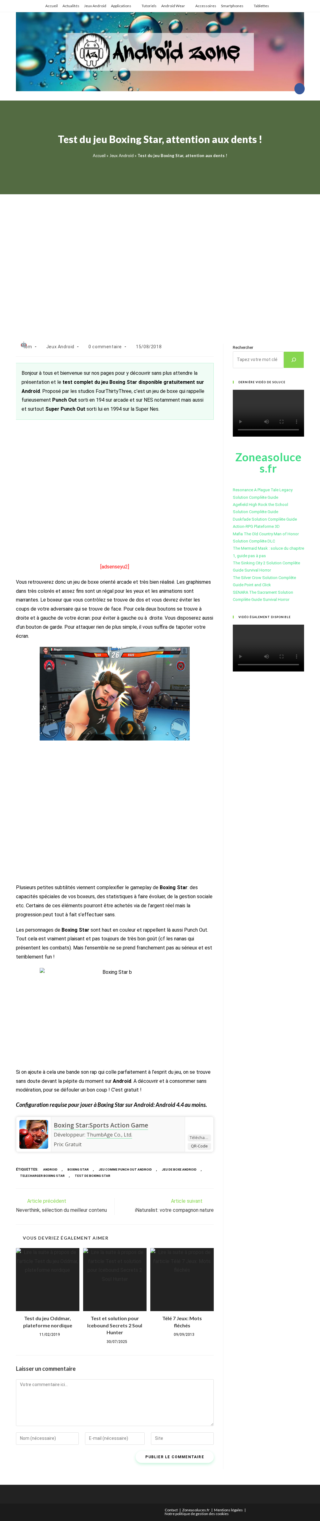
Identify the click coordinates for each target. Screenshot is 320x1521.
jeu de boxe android (179, 1169)
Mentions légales (228, 1510)
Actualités (70, 5)
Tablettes (261, 5)
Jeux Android (95, 5)
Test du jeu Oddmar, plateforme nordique (47, 1321)
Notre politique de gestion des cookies (197, 1513)
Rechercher (243, 347)
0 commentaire (105, 346)
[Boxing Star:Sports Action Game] (33, 1134)
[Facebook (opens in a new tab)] (299, 88)
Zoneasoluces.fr (196, 1510)
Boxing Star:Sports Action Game (101, 1125)
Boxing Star (78, 1169)
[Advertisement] (160, 261)
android (50, 1169)
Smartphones (232, 5)
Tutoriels (149, 5)
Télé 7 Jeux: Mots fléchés (182, 1321)
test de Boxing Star (92, 1175)
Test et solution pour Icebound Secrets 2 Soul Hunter (114, 1325)
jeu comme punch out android (125, 1169)
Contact (171, 1510)
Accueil (51, 5)
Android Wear (173, 5)
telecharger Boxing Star (42, 1175)
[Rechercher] (293, 359)
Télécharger (200, 1137)
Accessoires (205, 5)
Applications (121, 5)
